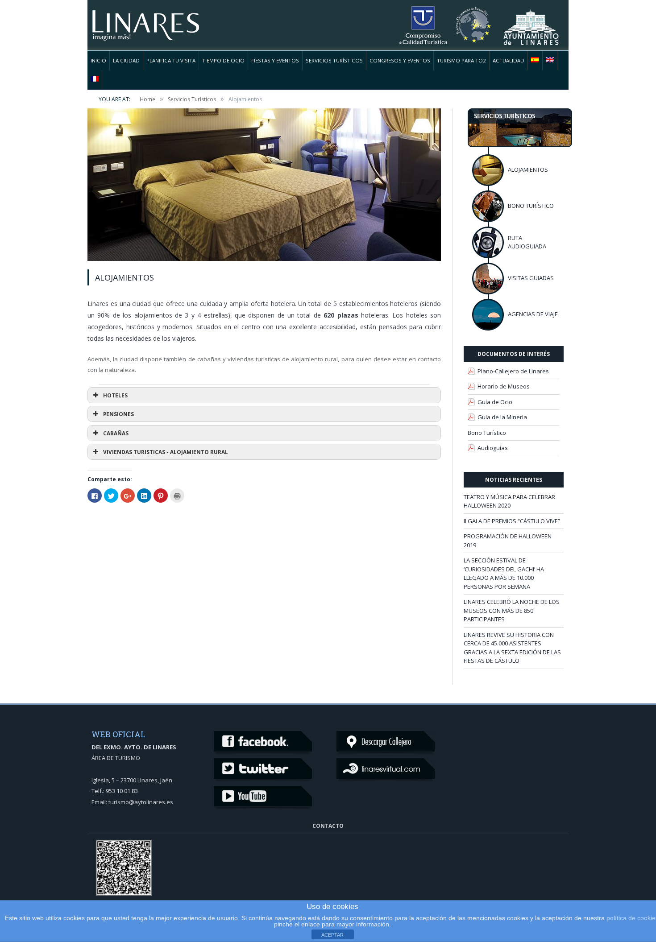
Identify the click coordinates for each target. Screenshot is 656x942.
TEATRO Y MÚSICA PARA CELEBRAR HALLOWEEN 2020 (509, 501)
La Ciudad (126, 60)
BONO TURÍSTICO (531, 206)
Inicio (98, 60)
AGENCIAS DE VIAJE (533, 314)
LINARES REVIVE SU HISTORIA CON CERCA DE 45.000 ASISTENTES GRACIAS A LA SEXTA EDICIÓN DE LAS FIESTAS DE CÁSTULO (512, 648)
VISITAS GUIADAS (531, 278)
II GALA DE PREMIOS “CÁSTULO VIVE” (512, 521)
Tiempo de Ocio (223, 60)
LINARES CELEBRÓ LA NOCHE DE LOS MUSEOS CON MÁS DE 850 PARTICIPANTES (512, 610)
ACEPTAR (332, 935)
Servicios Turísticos (334, 60)
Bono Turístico (487, 433)
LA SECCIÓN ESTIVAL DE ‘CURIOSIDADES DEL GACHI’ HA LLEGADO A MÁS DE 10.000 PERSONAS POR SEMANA (504, 573)
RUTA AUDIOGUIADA (527, 242)
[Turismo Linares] (145, 19)
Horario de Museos (503, 386)
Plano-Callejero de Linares (513, 371)
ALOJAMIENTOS (528, 169)
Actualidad (508, 60)
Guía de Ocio (494, 402)
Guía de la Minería (502, 417)
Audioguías (492, 448)
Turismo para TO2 (461, 60)
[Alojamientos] (264, 185)
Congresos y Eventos (400, 60)
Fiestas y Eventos (275, 60)
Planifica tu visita (170, 60)
